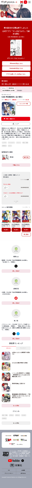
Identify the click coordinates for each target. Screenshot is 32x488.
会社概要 (23, 470)
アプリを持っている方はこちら (15, 74)
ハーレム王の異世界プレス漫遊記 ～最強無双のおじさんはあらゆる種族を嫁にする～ (21, 374)
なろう (9, 145)
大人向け (24, 415)
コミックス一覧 (23, 103)
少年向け (11, 415)
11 (7, 187)
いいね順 (27, 179)
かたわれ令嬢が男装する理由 (20, 362)
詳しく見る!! (16, 271)
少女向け (4, 418)
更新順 (21, 179)
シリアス (4, 142)
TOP (9, 470)
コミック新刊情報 (7, 207)
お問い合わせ (23, 473)
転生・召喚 (25, 142)
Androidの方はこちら (16, 68)
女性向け (4, 145)
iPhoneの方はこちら (16, 63)
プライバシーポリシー (9, 473)
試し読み (26, 234)
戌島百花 (14, 84)
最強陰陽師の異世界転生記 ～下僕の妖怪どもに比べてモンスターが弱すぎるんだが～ (21, 396)
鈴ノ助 (27, 84)
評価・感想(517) (10, 118)
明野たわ (7, 84)
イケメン (19, 142)
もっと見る (16, 201)
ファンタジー (11, 142)
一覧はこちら (16, 165)
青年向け (18, 415)
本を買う (6, 229)
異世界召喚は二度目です (18, 383)
